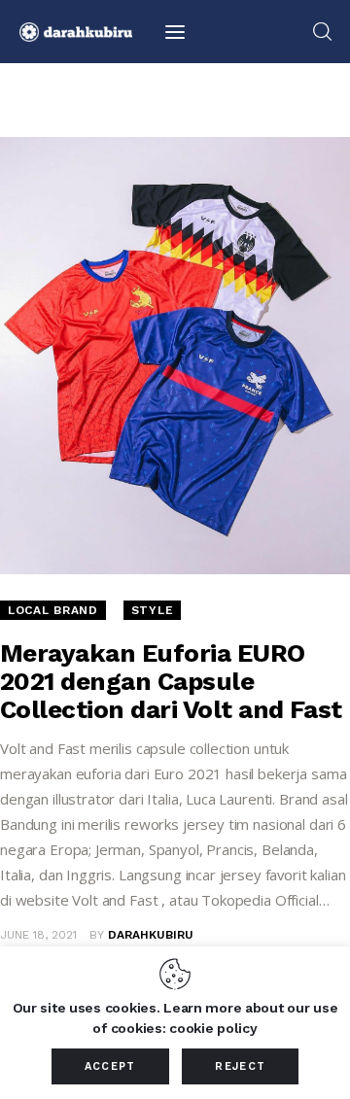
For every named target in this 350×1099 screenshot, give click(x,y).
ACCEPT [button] (110, 1066)
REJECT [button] (240, 1066)
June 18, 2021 (38, 935)
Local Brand (53, 610)
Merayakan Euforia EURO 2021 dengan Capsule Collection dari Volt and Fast (171, 681)
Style (152, 610)
